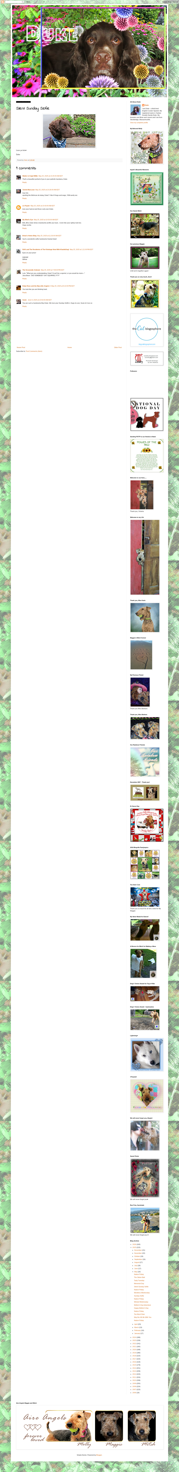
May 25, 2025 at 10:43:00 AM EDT (43, 206)
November (138, 1253)
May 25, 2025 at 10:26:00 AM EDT (47, 190)
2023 (134, 1340)
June (136, 1268)
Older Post (118, 347)
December (138, 1250)
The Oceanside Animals (31, 270)
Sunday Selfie (139, 1296)
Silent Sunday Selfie (141, 1287)
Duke (147, 105)
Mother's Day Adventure (142, 1305)
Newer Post (21, 347)
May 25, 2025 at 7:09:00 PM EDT (52, 270)
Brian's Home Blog (29, 236)
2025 (134, 1247)
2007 (134, 1389)
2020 (134, 1350)
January (137, 1333)
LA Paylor (26, 206)
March (136, 1327)
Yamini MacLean (28, 190)
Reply (24, 182)
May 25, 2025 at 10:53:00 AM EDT (46, 220)
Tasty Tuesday (139, 1280)
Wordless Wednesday (142, 1293)
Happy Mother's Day (141, 1308)
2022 (134, 1343)
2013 (134, 1371)
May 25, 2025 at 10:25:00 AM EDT (51, 176)
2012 (134, 1374)
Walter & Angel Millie (30, 176)
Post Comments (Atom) (34, 351)
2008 (134, 1386)
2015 (134, 1365)
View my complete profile (139, 123)
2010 (134, 1380)
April (136, 1324)
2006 (134, 1393)
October (137, 1256)
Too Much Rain (139, 1314)
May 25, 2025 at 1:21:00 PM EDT (81, 249)
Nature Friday (139, 1274)
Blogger (99, 1455)
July (136, 1265)
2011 (134, 1377)
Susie (24, 300)
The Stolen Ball (139, 1277)
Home (69, 347)
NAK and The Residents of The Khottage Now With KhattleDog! (45, 249)
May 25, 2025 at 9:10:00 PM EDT (63, 286)
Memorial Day (139, 1283)
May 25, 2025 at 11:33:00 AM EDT (49, 236)
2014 (134, 1368)
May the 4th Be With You (142, 1317)
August (137, 1262)
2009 (134, 1383)
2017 (134, 1359)
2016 (134, 1362)
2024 (134, 1337)
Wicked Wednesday (141, 1302)
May (136, 1272)
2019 (134, 1353)
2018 (134, 1356)
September (138, 1259)
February (137, 1330)
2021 (134, 1347)
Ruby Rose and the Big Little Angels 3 (36, 286)
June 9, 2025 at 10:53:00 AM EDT (40, 300)
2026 (134, 1244)
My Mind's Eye (27, 220)
